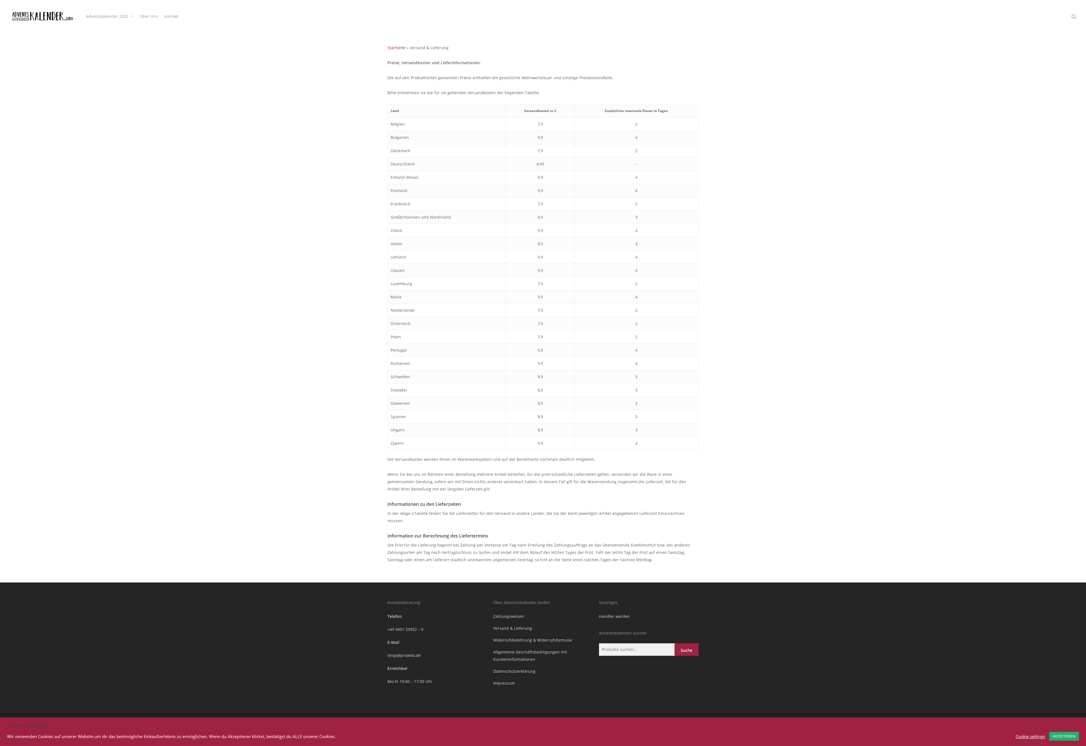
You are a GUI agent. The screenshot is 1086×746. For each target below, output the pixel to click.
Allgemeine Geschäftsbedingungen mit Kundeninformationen (530, 655)
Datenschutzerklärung (514, 671)
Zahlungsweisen (508, 616)
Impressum (504, 683)
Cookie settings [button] (1030, 736)
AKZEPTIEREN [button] (1064, 736)
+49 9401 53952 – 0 (405, 629)
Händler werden (614, 616)
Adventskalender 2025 (107, 16)
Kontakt (171, 16)
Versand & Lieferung (512, 628)
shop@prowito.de (404, 655)
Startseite (396, 47)
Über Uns (149, 16)
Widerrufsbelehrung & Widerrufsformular (533, 640)
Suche (686, 650)
